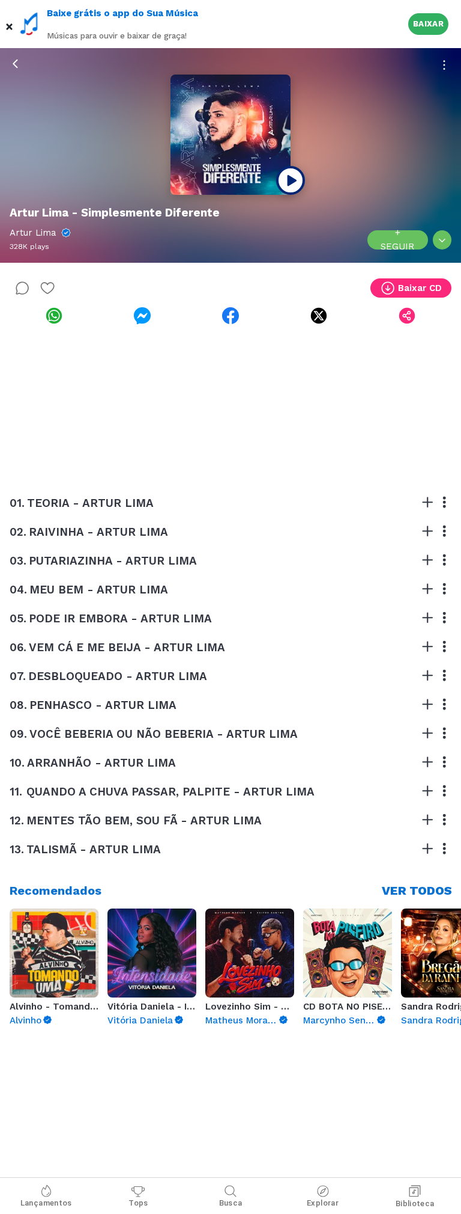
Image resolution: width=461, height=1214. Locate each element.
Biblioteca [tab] (415, 1203)
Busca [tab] (231, 1202)
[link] (54, 315)
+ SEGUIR (397, 240)
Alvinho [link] (25, 1020)
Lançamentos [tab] (46, 1202)
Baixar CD (420, 288)
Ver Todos (417, 890)
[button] (9, 24)
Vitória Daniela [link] (140, 1020)
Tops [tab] (138, 1202)
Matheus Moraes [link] (241, 1020)
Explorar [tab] (323, 1202)
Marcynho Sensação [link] (339, 1020)
